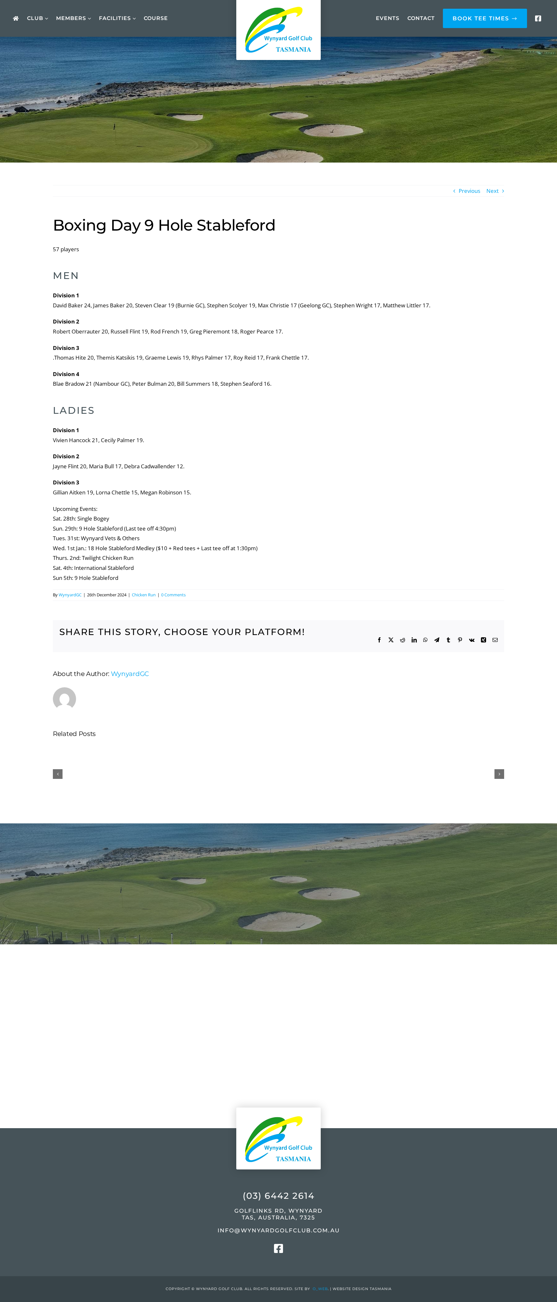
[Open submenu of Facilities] (133, 18)
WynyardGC (70, 595)
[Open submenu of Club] (45, 18)
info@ (279, 1230)
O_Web (320, 1289)
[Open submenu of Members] (88, 18)
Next (492, 190)
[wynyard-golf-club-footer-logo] (278, 1102)
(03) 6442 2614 (279, 1195)
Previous (469, 190)
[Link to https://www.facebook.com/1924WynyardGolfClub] (538, 18)
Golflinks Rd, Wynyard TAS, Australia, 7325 (278, 1214)
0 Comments (173, 595)
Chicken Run (144, 595)
